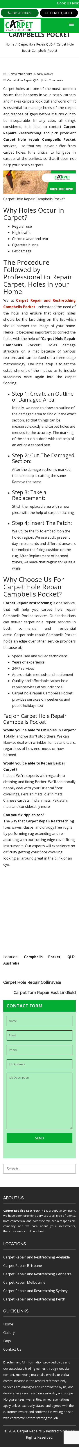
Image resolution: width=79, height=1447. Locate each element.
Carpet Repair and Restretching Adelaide (36, 1257)
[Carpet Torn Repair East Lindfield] (72, 984)
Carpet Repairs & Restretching (42, 1431)
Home (9, 44)
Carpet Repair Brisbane (22, 1265)
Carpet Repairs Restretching (24, 1211)
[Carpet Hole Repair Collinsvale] (72, 978)
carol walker (45, 74)
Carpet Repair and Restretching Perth (34, 1299)
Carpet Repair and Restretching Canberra (37, 1274)
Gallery (9, 1332)
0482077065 (21, 13)
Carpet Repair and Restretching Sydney (35, 1290)
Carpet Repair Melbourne (24, 1282)
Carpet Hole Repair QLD (35, 44)
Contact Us (12, 1349)
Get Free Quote (59, 13)
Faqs (7, 1340)
